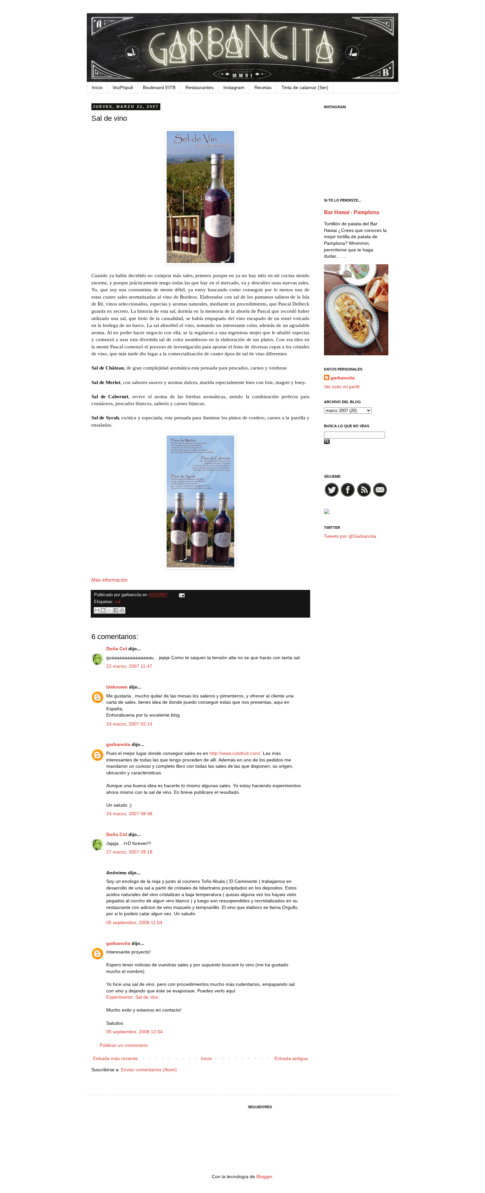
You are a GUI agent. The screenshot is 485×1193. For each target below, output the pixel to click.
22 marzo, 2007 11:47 (129, 666)
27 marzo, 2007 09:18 (129, 851)
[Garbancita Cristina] (326, 512)
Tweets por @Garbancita (350, 536)
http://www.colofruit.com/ (235, 753)
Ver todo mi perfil (341, 386)
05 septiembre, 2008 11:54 (134, 922)
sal (117, 601)
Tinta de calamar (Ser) (304, 87)
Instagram (233, 87)
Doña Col (116, 648)
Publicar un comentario (124, 1045)
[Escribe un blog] (103, 610)
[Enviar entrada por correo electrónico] (181, 595)
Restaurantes (199, 87)
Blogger (264, 1176)
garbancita (118, 744)
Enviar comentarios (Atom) (149, 1069)
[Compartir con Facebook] (116, 610)
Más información (109, 580)
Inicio (97, 87)
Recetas (263, 87)
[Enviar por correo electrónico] (97, 610)
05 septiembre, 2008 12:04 (134, 1031)
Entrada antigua (291, 1058)
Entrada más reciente (115, 1058)
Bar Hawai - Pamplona (351, 212)
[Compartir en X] (109, 610)
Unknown (117, 687)
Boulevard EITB (159, 87)
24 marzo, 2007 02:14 (129, 723)
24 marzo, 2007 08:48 (129, 813)
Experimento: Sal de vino (132, 997)
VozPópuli (123, 87)
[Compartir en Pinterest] (122, 610)
